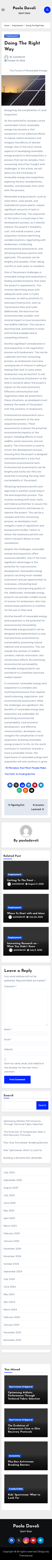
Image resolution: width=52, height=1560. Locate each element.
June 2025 (10, 1203)
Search (9, 1095)
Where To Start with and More (26, 913)
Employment (12, 36)
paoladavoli (19, 57)
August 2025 (11, 1187)
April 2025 (9, 1218)
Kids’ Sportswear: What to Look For (23, 1150)
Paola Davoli (24, 8)
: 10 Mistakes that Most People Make (25, 767)
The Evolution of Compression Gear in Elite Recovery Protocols (24, 1429)
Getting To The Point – (21, 880)
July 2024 (9, 1279)
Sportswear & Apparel (20, 1387)
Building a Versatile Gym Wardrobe (23, 1158)
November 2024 (12, 1256)
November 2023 (12, 1340)
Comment (10, 986)
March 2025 (10, 1225)
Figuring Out (17, 805)
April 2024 (9, 1302)
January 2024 (11, 1324)
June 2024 (10, 1286)
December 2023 (12, 1332)
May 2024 (9, 1294)
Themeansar (25, 1555)
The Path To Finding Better (19, 774)
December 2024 (12, 1248)
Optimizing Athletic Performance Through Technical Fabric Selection (24, 1395)
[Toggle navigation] (3, 10)
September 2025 (13, 1180)
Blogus (42, 1551)
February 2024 (12, 1317)
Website (8, 1049)
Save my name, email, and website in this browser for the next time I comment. (24, 1067)
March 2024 (10, 1309)
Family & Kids (16, 1489)
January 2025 (11, 1241)
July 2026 (9, 1172)
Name (8, 1029)
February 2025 (12, 1233)
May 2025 (9, 1210)
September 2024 (13, 1271)
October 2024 (11, 1264)
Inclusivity (14, 1456)
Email (8, 1039)
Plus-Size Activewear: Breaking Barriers (26, 1142)
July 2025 (9, 1195)
